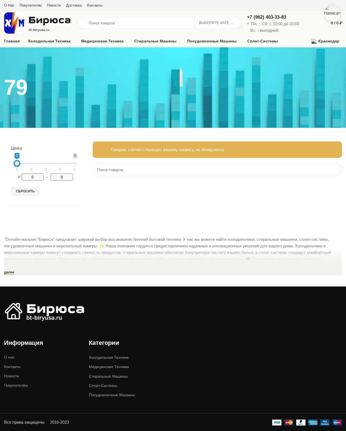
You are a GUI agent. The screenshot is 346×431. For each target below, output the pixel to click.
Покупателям (16, 385)
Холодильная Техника (109, 357)
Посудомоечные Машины (112, 395)
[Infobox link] (273, 23)
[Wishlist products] (317, 23)
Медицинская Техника (109, 367)
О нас (9, 357)
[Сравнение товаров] (307, 23)
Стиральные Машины (108, 376)
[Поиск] (335, 169)
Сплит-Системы (103, 385)
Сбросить (25, 191)
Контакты (12, 367)
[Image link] (45, 310)
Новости (11, 376)
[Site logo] (38, 22)
